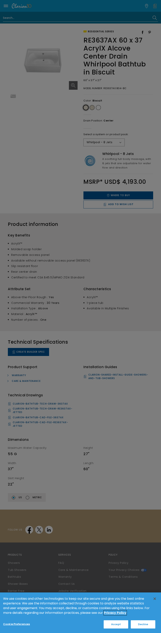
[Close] (154, 598)
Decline (143, 624)
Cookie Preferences (16, 624)
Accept (116, 624)
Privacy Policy (115, 612)
